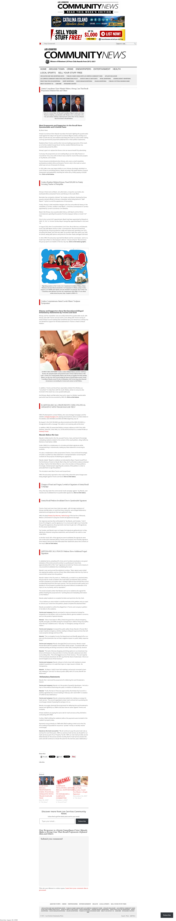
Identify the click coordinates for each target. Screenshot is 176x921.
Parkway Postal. (44, 431)
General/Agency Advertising (122, 78)
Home (43, 69)
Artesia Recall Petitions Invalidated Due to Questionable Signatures (64, 501)
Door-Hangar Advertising (84, 81)
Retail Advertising (105, 78)
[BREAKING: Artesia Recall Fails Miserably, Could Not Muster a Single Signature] (80, 780)
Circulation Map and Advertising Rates (52, 76)
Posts (127, 916)
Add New (132, 916)
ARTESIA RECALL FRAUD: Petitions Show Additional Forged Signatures (64, 552)
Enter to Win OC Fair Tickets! (88, 78)
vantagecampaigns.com (51, 417)
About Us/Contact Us (46, 83)
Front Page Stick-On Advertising (50, 81)
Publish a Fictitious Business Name (119, 81)
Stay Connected (49, 44)
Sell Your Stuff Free (70, 73)
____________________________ (88, 28)
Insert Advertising (68, 81)
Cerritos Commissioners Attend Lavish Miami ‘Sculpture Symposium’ (60, 302)
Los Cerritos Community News (54, 916)
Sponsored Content (70, 83)
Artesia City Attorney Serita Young (58, 516)
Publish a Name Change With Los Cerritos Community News (84, 76)
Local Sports (48, 73)
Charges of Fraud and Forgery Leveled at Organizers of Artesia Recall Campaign (65, 485)
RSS (88, 912)
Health (117, 69)
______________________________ (88, 15)
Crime (70, 69)
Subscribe (58, 83)
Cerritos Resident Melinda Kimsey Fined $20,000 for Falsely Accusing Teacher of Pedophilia (62, 183)
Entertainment (102, 69)
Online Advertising (100, 81)
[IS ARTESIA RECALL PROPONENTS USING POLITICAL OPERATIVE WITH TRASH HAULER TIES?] (46, 780)
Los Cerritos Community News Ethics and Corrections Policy (59, 78)
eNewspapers (83, 69)
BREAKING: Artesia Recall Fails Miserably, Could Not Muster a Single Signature (80, 790)
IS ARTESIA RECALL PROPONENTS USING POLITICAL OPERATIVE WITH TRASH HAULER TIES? (63, 406)
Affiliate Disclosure (111, 76)
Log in (123, 916)
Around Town (56, 69)
